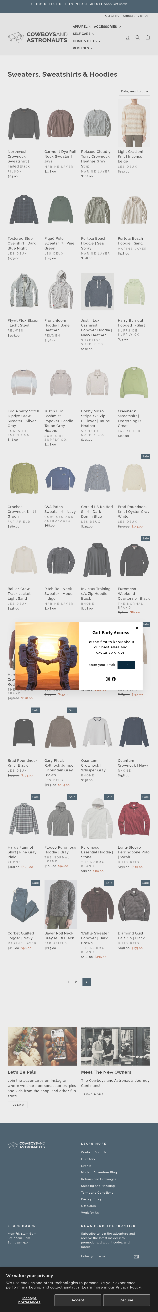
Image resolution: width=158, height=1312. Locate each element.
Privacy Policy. (129, 1287)
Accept (78, 1300)
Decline (126, 1300)
